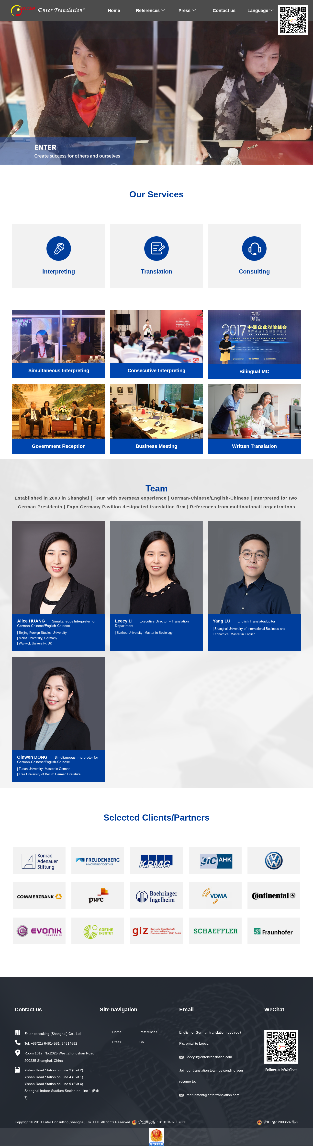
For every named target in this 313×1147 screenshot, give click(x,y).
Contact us (224, 10)
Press (116, 1042)
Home (114, 10)
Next (308, 92)
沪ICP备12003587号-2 (281, 1122)
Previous (4, 92)
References (148, 1032)
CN (141, 1042)
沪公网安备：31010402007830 (162, 1122)
